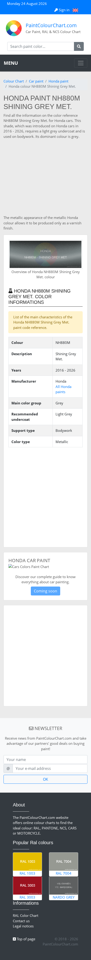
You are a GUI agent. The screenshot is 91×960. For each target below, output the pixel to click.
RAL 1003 (27, 873)
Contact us (21, 921)
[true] (79, 46)
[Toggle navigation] (80, 63)
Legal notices (23, 926)
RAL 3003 (27, 897)
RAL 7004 (63, 873)
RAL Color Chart (25, 915)
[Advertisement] (45, 177)
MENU (11, 63)
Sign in (64, 10)
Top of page (25, 939)
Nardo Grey (63, 897)
